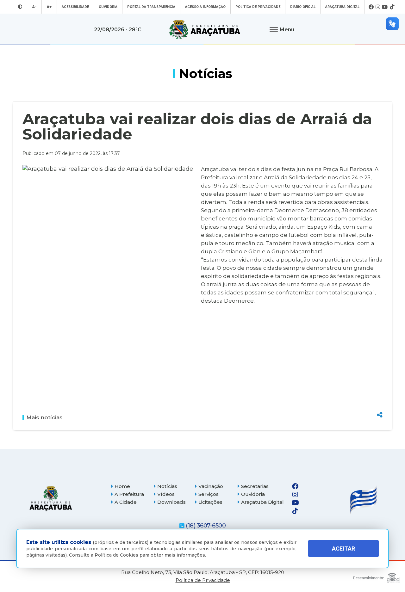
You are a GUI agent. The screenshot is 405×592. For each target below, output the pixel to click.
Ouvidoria (108, 7)
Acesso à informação (205, 7)
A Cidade (126, 502)
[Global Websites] (376, 576)
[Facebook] (371, 6)
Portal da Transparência (151, 7)
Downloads (171, 502)
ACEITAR (343, 548)
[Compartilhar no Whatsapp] (379, 402)
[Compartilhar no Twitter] (380, 391)
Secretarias (255, 486)
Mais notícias (44, 417)
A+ (49, 6)
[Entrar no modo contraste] (20, 7)
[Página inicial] (50, 498)
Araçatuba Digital (342, 7)
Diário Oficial (302, 7)
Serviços (208, 494)
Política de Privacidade (257, 7)
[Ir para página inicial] (204, 29)
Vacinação (210, 486)
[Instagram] (378, 6)
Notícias (167, 486)
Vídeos (166, 494)
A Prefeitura (129, 494)
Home (122, 486)
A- (34, 6)
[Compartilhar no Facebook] (380, 380)
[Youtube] (385, 6)
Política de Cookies (116, 555)
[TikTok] (392, 6)
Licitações (210, 502)
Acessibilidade (75, 7)
